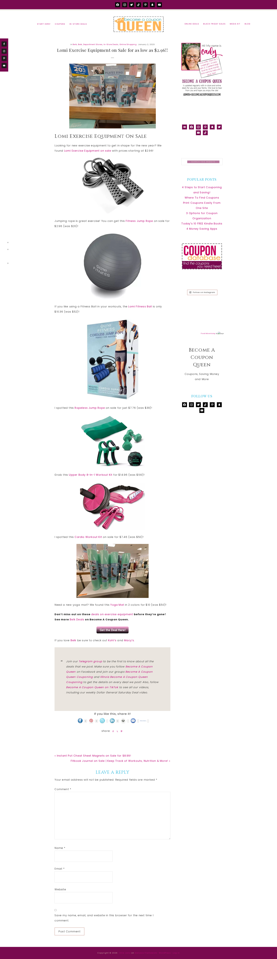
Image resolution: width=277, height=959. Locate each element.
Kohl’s (112, 640)
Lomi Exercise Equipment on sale (87, 150)
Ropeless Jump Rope (90, 408)
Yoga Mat (117, 605)
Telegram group (90, 661)
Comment (63, 789)
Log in (176, 953)
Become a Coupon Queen (138, 24)
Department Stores (92, 44)
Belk (75, 44)
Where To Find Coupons (202, 197)
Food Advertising (208, 333)
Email (59, 868)
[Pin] (121, 731)
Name (60, 848)
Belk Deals (77, 619)
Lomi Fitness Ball (140, 306)
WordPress (165, 953)
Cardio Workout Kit (88, 537)
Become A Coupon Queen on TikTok (92, 687)
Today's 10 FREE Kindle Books (201, 223)
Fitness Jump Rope (139, 221)
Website (60, 889)
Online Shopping (128, 44)
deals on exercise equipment (112, 614)
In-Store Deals (111, 44)
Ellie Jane (125, 953)
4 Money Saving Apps (201, 228)
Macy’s (129, 640)
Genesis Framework (146, 953)
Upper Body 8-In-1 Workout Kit (90, 475)
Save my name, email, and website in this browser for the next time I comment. (104, 918)
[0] (3, 243)
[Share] (112, 731)
